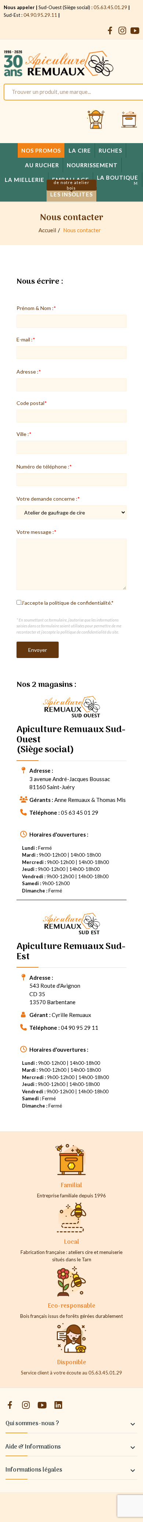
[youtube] (135, 30)
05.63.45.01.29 (110, 7)
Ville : (22, 434)
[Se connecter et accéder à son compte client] (96, 120)
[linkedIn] (58, 1405)
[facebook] (110, 30)
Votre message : (35, 532)
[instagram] (122, 30)
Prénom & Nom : (35, 308)
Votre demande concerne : (46, 499)
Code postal (30, 403)
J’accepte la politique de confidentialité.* (67, 603)
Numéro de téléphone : (42, 466)
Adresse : (27, 371)
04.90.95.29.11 (40, 15)
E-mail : (24, 339)
